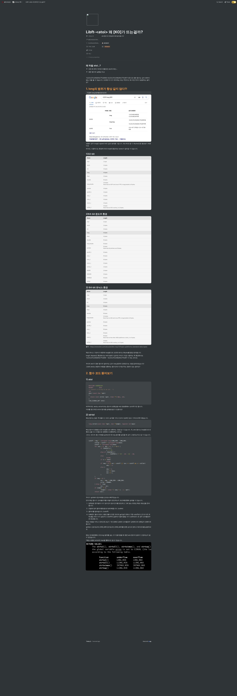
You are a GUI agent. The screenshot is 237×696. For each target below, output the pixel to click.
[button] (6, 2)
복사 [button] (149, 383)
